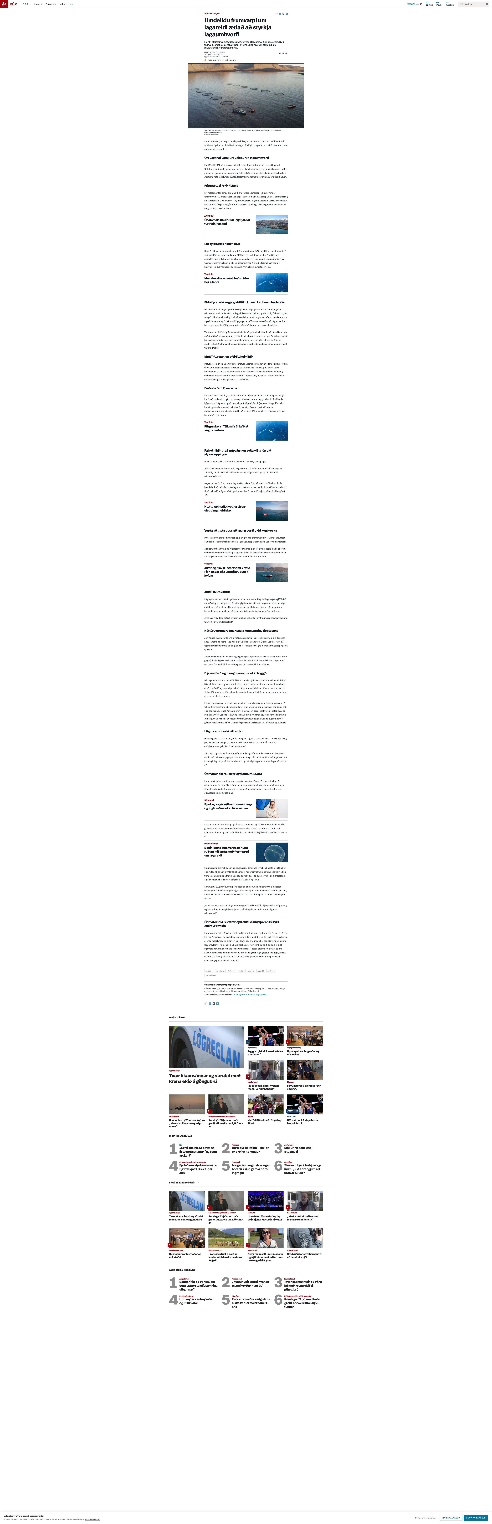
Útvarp (37, 4)
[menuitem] (30, 4)
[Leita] (487, 4)
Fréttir (25, 4)
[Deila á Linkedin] (287, 13)
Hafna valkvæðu (451, 1518)
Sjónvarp (50, 4)
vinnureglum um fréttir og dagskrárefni (249, 994)
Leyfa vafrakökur (475, 1518)
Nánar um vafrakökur (92, 1519)
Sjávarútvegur (212, 14)
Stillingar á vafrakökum (425, 1518)
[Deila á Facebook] (280, 13)
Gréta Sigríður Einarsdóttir (214, 52)
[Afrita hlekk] (276, 13)
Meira (62, 4)
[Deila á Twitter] (283, 13)
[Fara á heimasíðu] (10, 4)
